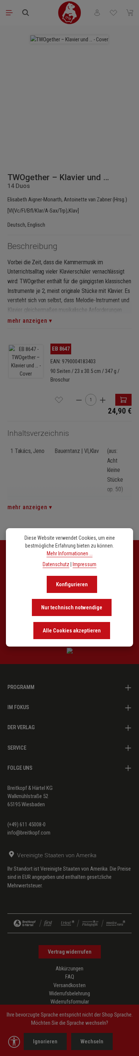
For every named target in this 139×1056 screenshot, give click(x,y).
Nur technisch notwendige (71, 607)
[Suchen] (25, 12)
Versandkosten (69, 985)
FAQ (69, 976)
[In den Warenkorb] (123, 400)
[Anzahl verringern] (79, 400)
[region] (69, 95)
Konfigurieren (72, 584)
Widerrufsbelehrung (69, 993)
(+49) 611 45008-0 (26, 824)
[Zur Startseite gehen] (69, 12)
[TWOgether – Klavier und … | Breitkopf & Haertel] (69, 39)
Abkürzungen (69, 968)
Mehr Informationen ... (70, 553)
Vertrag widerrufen (70, 951)
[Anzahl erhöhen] (102, 400)
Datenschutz (56, 564)
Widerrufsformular (69, 1001)
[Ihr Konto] (97, 12)
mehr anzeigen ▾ (29, 320)
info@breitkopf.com (28, 832)
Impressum (84, 564)
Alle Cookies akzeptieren (72, 630)
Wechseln (91, 1041)
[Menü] (9, 12)
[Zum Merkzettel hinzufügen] (58, 399)
